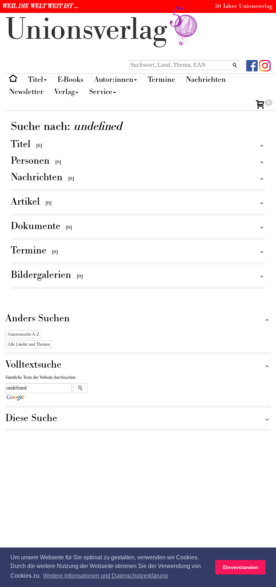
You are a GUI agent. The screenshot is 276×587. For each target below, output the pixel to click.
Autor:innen (113, 79)
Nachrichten (206, 79)
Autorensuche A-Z (23, 334)
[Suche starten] (80, 388)
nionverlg (90, 29)
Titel (35, 79)
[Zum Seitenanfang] (261, 146)
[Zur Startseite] (13, 80)
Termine (161, 79)
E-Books (70, 79)
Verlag (64, 92)
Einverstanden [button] (240, 567)
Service (100, 92)
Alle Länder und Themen (29, 344)
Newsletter (26, 92)
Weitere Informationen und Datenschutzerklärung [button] (105, 576)
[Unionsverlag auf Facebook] (252, 65)
